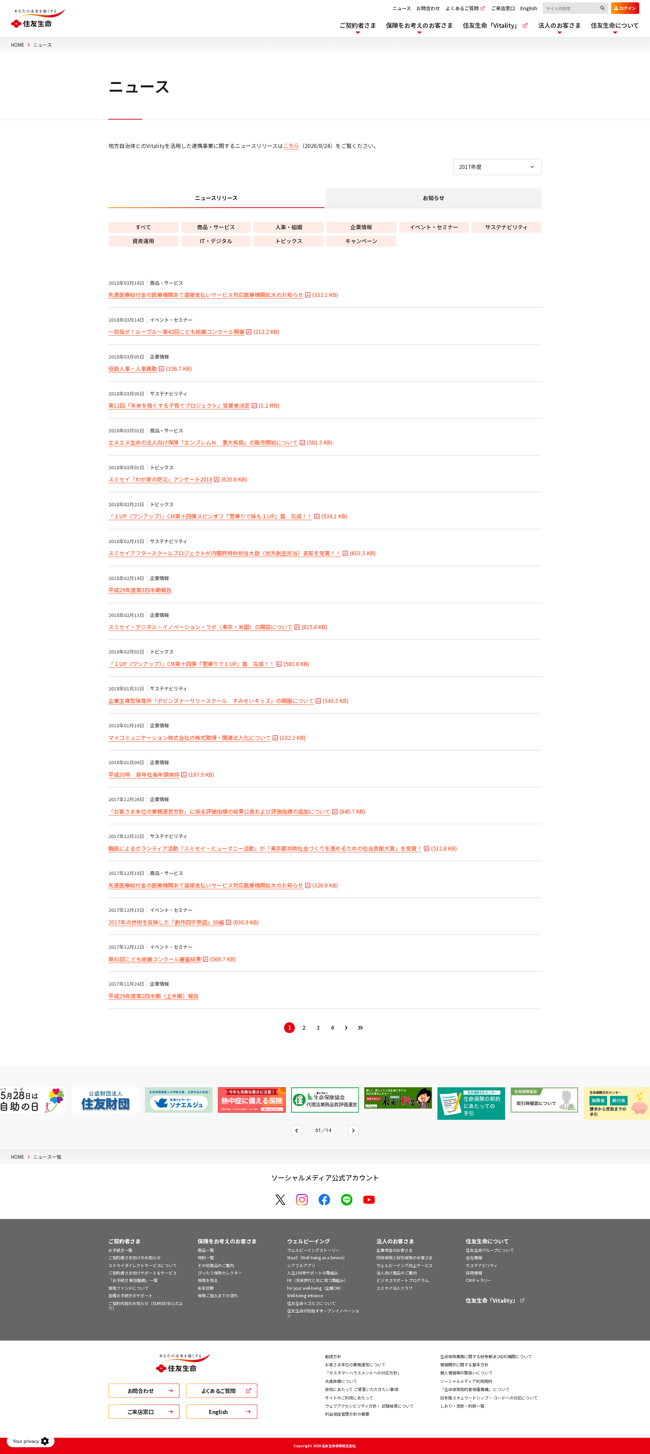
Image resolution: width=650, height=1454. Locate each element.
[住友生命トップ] (183, 1368)
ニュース (401, 8)
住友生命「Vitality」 (492, 1300)
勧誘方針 (333, 1356)
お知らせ (434, 198)
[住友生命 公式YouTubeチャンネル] (369, 1199)
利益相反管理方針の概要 (347, 1414)
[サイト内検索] (575, 8)
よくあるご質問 (463, 8)
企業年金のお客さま (394, 1250)
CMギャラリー (479, 1280)
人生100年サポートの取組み (312, 1273)
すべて (143, 227)
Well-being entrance (305, 1295)
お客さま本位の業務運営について (355, 1364)
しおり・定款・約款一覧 (462, 1406)
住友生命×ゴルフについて (311, 1303)
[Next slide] (353, 1130)
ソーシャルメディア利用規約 (466, 1381)
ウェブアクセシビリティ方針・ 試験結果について (369, 1406)
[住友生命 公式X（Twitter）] (280, 1200)
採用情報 (474, 1273)
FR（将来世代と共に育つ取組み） (317, 1280)
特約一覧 (206, 1257)
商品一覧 (206, 1250)
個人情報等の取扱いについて (466, 1372)
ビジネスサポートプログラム (402, 1280)
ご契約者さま (124, 1241)
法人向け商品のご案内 (396, 1273)
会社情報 (474, 1257)
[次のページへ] (346, 1027)
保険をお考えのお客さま (227, 1241)
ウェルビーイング (308, 1241)
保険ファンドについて (128, 1288)
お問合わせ (428, 8)
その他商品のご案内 (216, 1265)
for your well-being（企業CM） (315, 1288)
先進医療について (341, 1381)
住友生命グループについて (490, 1250)
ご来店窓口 (503, 8)
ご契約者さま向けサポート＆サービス (142, 1273)
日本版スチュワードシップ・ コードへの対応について (489, 1397)
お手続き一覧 (120, 1250)
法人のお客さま (395, 1241)
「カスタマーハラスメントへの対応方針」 (363, 1372)
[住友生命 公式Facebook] (324, 1199)
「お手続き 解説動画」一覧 (132, 1280)
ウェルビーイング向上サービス (404, 1265)
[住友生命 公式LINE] (346, 1199)
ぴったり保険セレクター (220, 1273)
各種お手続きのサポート (130, 1295)
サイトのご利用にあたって (349, 1397)
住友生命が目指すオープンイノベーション (323, 1313)
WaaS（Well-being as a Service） (317, 1257)
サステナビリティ (482, 1265)
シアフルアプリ (301, 1265)
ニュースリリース (216, 198)
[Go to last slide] (296, 1130)
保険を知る (208, 1280)
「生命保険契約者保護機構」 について (475, 1389)
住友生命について (487, 1241)
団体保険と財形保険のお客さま (404, 1257)
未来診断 (206, 1288)
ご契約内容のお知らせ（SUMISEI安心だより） (145, 1305)
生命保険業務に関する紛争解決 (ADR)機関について (486, 1356)
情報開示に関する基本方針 (464, 1364)
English (528, 8)
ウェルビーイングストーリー (313, 1250)
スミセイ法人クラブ (394, 1288)
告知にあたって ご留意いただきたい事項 (361, 1389)
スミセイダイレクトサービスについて (142, 1265)
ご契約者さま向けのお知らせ (134, 1257)
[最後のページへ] (360, 1027)
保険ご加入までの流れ (218, 1295)
